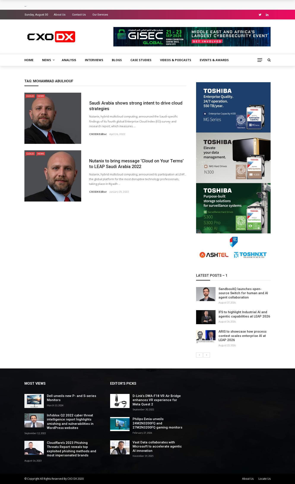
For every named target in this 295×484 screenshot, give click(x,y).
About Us (59, 15)
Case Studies (140, 60)
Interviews (94, 60)
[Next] (206, 355)
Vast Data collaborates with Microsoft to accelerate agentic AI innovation (157, 446)
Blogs (117, 60)
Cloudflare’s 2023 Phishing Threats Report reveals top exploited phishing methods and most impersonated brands (71, 449)
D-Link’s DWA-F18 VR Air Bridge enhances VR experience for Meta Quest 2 (157, 400)
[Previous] (199, 355)
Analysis (69, 60)
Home (28, 60)
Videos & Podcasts (175, 60)
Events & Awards (214, 60)
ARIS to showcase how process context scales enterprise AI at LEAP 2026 (242, 336)
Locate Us (265, 479)
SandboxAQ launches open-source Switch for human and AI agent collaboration (243, 293)
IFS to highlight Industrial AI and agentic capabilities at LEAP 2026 (244, 314)
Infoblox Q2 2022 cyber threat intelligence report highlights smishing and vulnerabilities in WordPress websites (70, 421)
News (46, 60)
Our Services (100, 15)
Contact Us (79, 15)
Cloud (30, 96)
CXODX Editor (98, 134)
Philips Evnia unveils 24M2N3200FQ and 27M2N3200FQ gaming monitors (157, 423)
